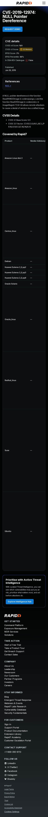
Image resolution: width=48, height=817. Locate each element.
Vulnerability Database (15, 709)
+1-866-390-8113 (12, 752)
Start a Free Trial (12, 645)
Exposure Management (15, 628)
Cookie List (8, 804)
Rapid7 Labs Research (15, 706)
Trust (6, 800)
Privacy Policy (9, 793)
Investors (8, 682)
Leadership (9, 669)
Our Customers (11, 675)
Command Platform (13, 625)
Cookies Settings (11, 812)
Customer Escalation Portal (17, 740)
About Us (9, 666)
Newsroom (9, 672)
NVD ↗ (8, 86)
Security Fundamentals (15, 713)
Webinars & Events (13, 703)
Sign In (7, 724)
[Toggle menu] (43, 3)
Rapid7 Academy (12, 737)
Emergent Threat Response (17, 700)
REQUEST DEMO (12, 29)
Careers (8, 685)
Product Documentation (16, 731)
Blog (6, 696)
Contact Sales (11, 654)
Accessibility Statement (13, 808)
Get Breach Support (14, 651)
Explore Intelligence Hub (19, 601)
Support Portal (11, 727)
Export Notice (9, 797)
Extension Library (12, 734)
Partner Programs (13, 679)
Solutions (8, 635)
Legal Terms (9, 789)
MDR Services (11, 631)
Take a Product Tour (14, 648)
